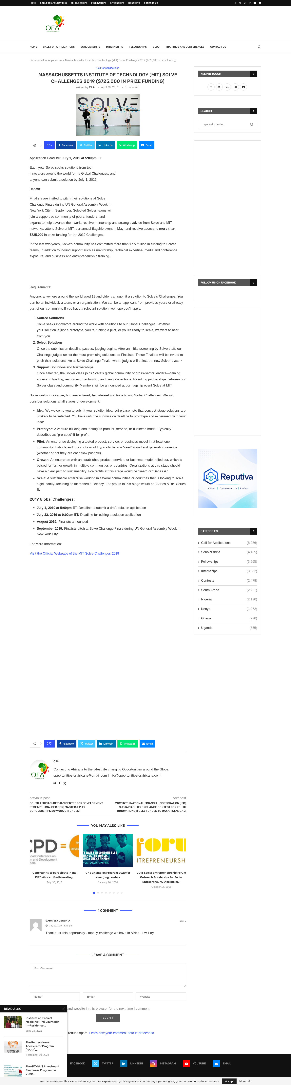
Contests (134, 3)
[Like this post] (50, 145)
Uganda (229, 628)
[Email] (260, 3)
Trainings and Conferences (184, 46)
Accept (229, 1081)
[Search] (259, 47)
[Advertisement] (189, 23)
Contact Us (151, 3)
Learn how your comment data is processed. (122, 1033)
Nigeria (229, 599)
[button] (35, 863)
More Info (245, 1081)
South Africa (229, 590)
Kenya (229, 609)
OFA (91, 87)
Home (33, 3)
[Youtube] (255, 3)
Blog (156, 46)
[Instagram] (250, 3)
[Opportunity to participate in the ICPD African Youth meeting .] (54, 850)
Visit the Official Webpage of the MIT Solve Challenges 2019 (74, 553)
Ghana (229, 618)
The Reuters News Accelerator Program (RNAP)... (40, 1046)
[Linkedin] (245, 3)
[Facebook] (235, 3)
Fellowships (98, 3)
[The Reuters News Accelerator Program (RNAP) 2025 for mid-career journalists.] (13, 1047)
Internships (117, 3)
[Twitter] (240, 3)
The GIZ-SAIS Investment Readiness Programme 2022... (42, 1070)
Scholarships (79, 3)
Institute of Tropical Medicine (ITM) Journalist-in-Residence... (43, 1021)
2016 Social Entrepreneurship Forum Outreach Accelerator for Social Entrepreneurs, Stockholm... (161, 877)
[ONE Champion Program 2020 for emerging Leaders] (108, 850)
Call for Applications (53, 3)
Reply (183, 921)
